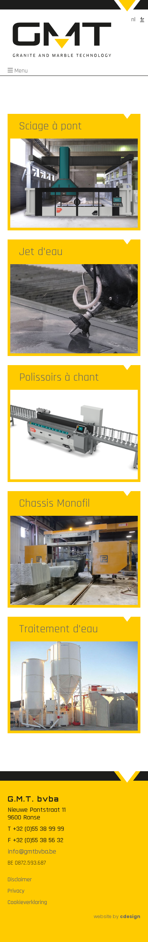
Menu (21, 71)
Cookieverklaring (27, 902)
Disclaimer (20, 880)
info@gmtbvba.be (32, 851)
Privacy (16, 891)
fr (142, 20)
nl (133, 20)
